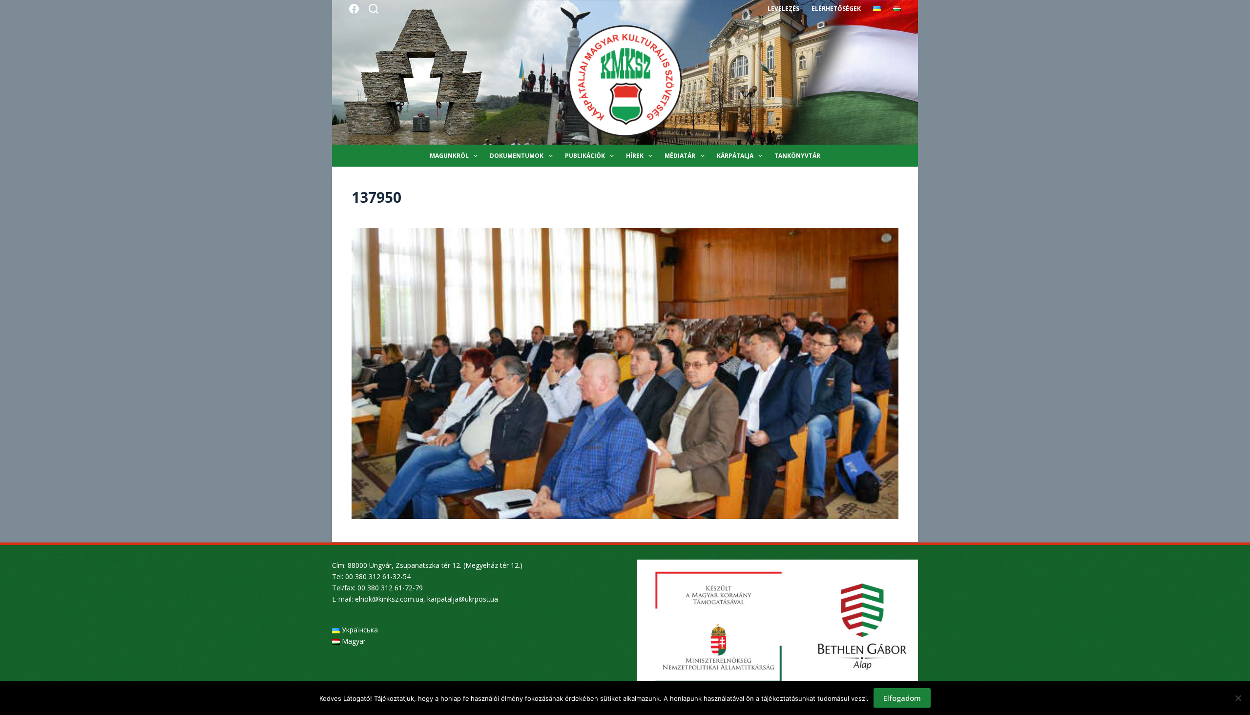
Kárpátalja (735, 156)
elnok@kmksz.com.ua (389, 599)
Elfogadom (902, 698)
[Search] (373, 9)
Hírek (635, 156)
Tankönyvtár (797, 156)
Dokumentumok (516, 156)
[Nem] (1238, 698)
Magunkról (449, 156)
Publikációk (585, 156)
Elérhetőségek (836, 8)
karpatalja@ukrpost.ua (462, 599)
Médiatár (680, 156)
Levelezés (783, 8)
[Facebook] (354, 9)
